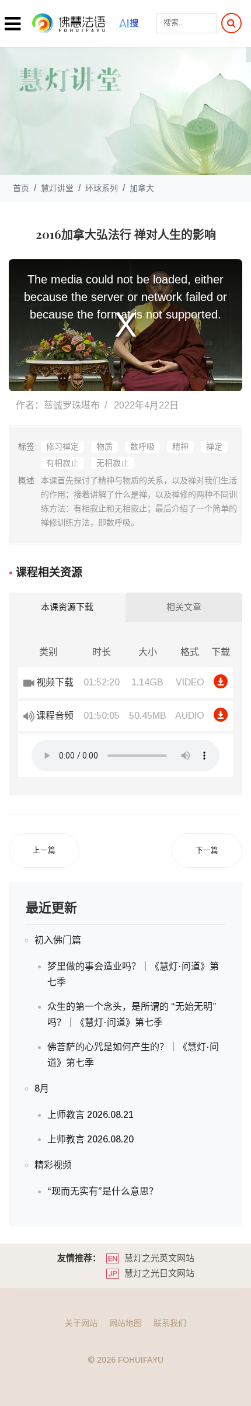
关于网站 (81, 1323)
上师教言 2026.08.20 (90, 1139)
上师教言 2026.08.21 (90, 1115)
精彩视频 (53, 1165)
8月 (41, 1088)
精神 (180, 446)
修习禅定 (62, 446)
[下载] (221, 681)
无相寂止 (112, 462)
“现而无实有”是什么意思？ (102, 1191)
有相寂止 (62, 462)
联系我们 (170, 1323)
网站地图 (125, 1323)
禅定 (214, 446)
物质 (104, 446)
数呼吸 (142, 446)
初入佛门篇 (57, 940)
